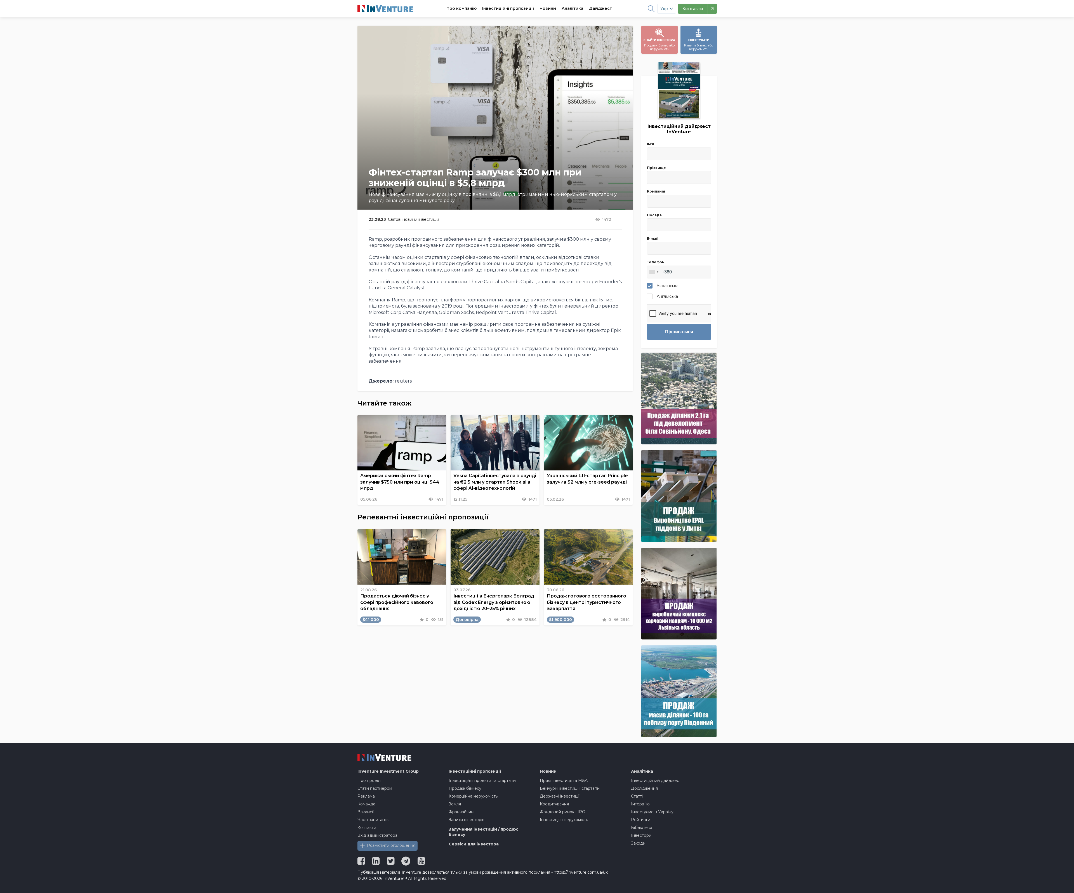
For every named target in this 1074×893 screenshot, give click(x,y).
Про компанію (461, 8)
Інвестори (641, 835)
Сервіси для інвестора (474, 844)
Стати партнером (374, 788)
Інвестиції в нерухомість (564, 819)
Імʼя (650, 144)
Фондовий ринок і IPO (562, 811)
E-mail (652, 238)
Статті (637, 796)
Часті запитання (373, 819)
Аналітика (572, 8)
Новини (548, 8)
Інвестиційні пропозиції (508, 8)
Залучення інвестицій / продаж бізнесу (483, 832)
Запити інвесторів (466, 819)
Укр (664, 8)
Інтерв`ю (640, 804)
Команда (366, 804)
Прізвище (656, 168)
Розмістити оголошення (391, 845)
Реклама (366, 796)
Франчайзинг (462, 811)
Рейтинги (640, 819)
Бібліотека (641, 827)
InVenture (388, 771)
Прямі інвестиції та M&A (564, 780)
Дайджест (600, 8)
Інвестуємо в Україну (652, 811)
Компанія (656, 191)
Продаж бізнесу (465, 788)
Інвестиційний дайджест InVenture (679, 129)
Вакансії (365, 811)
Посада (654, 215)
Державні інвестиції (559, 796)
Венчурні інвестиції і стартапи (570, 788)
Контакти (366, 827)
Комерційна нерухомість (473, 796)
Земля (455, 804)
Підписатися (679, 331)
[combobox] (653, 272)
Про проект (369, 780)
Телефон (656, 262)
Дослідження (644, 788)
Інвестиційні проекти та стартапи (482, 780)
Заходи (638, 843)
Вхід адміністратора (377, 835)
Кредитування (554, 804)
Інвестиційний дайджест (656, 780)
